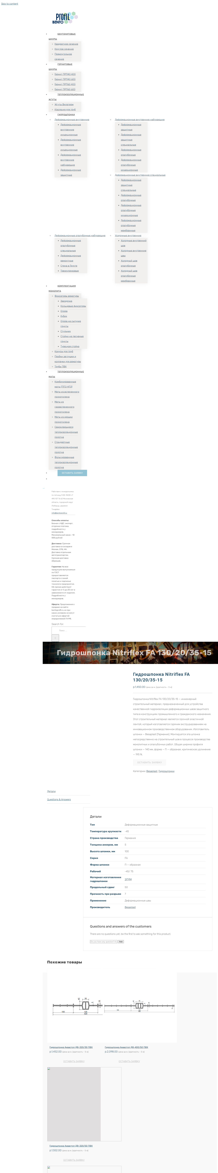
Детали (51, 791)
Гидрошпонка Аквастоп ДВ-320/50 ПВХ (71, 1146)
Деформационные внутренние (72, 119)
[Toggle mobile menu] (44, 487)
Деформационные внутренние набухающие (140, 119)
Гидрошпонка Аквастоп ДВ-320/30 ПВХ (71, 1047)
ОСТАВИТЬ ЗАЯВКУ (74, 1061)
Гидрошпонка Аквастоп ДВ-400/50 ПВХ (126, 1047)
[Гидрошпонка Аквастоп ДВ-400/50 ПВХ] (129, 1006)
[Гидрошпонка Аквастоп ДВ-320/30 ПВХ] (74, 1006)
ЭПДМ (128, 879)
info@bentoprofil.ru (59, 513)
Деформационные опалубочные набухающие (80, 235)
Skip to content (9, 3)
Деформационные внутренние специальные (140, 175)
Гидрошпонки (166, 771)
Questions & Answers (59, 799)
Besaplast (151, 771)
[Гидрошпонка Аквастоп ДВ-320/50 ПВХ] (74, 1104)
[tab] (68, 791)
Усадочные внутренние (128, 235)
